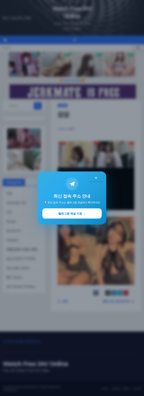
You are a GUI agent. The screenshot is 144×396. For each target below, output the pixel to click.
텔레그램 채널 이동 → (72, 213)
